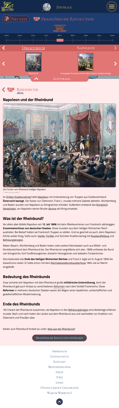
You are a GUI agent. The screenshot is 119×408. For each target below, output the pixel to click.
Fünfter (50, 236)
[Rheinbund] (33, 64)
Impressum (59, 351)
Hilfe (59, 372)
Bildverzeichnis (59, 367)
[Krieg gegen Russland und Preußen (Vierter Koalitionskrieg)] (85, 64)
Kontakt (59, 362)
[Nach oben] (59, 401)
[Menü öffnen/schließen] (112, 6)
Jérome (52, 209)
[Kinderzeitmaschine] (7, 7)
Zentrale (63, 7)
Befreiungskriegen (13, 240)
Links (59, 382)
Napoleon (86, 48)
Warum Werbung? (59, 393)
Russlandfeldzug (100, 236)
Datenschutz (59, 356)
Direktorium (33, 48)
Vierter (41, 236)
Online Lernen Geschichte (59, 388)
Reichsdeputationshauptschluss (68, 263)
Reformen (59, 286)
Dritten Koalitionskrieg (18, 197)
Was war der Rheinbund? (61, 329)
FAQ (59, 377)
